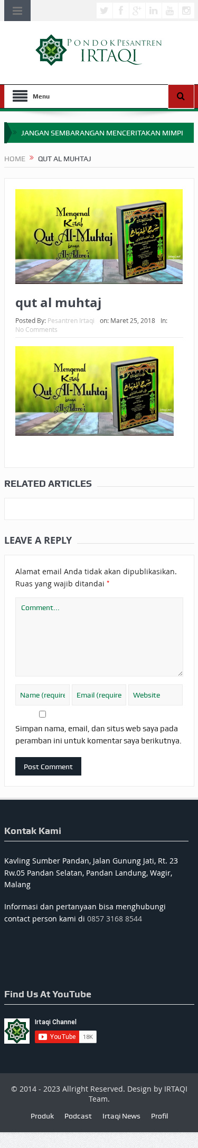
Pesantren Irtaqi (71, 320)
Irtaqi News (121, 1116)
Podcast (78, 1116)
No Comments (36, 329)
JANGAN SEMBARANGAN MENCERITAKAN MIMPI (102, 133)
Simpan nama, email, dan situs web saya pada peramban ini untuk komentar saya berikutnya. (98, 734)
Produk (42, 1116)
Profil (159, 1116)
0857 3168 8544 (114, 919)
